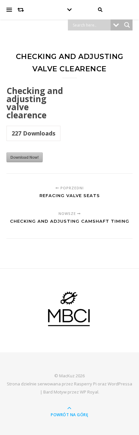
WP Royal (89, 392)
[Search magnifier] (127, 24)
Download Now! (24, 157)
